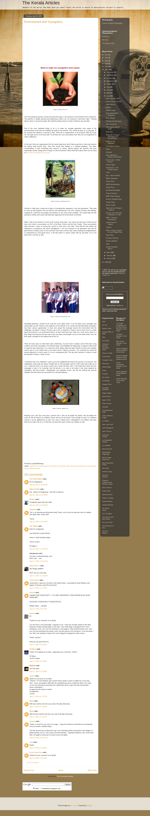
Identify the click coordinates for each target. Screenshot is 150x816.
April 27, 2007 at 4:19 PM (38, 707)
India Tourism (106, 403)
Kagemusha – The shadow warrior (112, 168)
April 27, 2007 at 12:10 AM (39, 561)
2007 (106, 69)
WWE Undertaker (112, 178)
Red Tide (105, 40)
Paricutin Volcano (105, 476)
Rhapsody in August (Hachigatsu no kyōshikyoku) (113, 136)
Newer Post (29, 770)
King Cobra (109, 235)
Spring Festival (107, 494)
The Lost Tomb (107, 522)
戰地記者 (33, 665)
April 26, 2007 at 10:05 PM (39, 485)
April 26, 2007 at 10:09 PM (39, 495)
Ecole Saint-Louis (36, 752)
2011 (106, 58)
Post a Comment (33, 762)
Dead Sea (105, 363)
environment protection (78, 466)
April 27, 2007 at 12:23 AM (39, 576)
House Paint (106, 396)
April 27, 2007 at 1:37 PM (38, 696)
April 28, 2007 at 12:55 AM (39, 738)
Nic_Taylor (73, 805)
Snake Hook (110, 181)
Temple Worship (107, 505)
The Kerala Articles (41, 2)
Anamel (32, 613)
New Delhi (105, 468)
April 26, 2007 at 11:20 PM (38, 522)
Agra (103, 321)
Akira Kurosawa (111, 124)
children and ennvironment (38, 466)
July (108, 87)
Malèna (108, 107)
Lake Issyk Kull (107, 424)
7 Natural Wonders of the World (121, 336)
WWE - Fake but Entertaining (111, 218)
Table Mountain (107, 501)
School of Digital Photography (112, 23)
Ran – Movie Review (113, 175)
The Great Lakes (105, 509)
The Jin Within (107, 514)
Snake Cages (110, 165)
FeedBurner (119, 305)
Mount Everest (107, 449)
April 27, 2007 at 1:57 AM (38, 588)
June (108, 90)
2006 (106, 262)
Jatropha (109, 152)
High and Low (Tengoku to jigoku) (114, 209)
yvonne (32, 676)
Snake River (110, 187)
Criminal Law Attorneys (114, 121)
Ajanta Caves (106, 328)
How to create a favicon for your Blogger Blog (114, 231)
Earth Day (109, 132)
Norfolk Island (110, 110)
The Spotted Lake (108, 43)
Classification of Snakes (111, 223)
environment (52, 466)
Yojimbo (108, 227)
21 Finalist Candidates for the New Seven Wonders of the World (121, 327)
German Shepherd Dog (113, 199)
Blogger (89, 805)
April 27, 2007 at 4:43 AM (38, 644)
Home (60, 770)
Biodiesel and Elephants (110, 142)
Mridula (32, 499)
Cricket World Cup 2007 (114, 101)
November (110, 75)
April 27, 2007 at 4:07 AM (38, 609)
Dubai (108, 149)
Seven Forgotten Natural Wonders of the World (122, 350)
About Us (122, 273)
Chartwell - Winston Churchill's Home (105, 347)
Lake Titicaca (110, 104)
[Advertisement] (60, 41)
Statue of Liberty (107, 498)
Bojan (32, 701)
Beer (103, 337)
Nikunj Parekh (35, 489)
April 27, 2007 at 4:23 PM (38, 717)
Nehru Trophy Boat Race (106, 458)
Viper (107, 244)
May (108, 93)
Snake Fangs (110, 202)
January (109, 258)
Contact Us (106, 275)
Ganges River (106, 384)
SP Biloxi (33, 649)
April (108, 96)
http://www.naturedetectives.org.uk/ (38, 153)
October (109, 78)
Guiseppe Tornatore (105, 389)
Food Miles (106, 381)
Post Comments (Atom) (65, 776)
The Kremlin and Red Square (107, 518)
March (109, 252)
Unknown (33, 509)
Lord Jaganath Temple (107, 441)
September (110, 81)
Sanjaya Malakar (111, 241)
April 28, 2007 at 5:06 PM (38, 758)
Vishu (108, 172)
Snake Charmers (111, 193)
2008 (106, 66)
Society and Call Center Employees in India (114, 214)
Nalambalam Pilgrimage (106, 453)
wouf (31, 742)
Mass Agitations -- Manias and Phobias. (114, 156)
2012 (106, 55)
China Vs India (107, 353)
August (109, 84)
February (110, 255)
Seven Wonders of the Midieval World (121, 373)
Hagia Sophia (106, 393)
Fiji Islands (106, 377)
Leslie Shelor (34, 580)
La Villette (105, 421)
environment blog (63, 466)
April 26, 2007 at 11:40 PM (38, 549)
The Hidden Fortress (113, 146)
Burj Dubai (105, 341)
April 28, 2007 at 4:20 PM (38, 748)
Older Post (92, 770)
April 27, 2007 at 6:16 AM (38, 661)
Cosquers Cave (107, 360)
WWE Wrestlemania (113, 184)
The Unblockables (36, 479)
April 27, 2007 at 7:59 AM (38, 671)
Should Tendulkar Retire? (112, 248)
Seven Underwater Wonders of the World (121, 365)
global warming (35, 468)
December (110, 72)
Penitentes (105, 36)
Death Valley (106, 367)
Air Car (104, 325)
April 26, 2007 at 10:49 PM (39, 505)
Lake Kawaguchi (107, 428)
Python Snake (111, 205)
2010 (106, 61)
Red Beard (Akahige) (113, 190)
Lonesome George (105, 436)
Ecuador (105, 374)
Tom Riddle (34, 526)
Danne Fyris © (35, 566)
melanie (32, 721)
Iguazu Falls (106, 400)
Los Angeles (106, 445)
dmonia (32, 592)
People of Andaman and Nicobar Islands (107, 482)
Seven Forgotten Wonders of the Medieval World (122, 357)
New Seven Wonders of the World (121, 343)
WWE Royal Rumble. (113, 196)
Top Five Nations (105, 532)
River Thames (110, 118)
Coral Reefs (106, 356)
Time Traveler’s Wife (113, 98)
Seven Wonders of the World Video (121, 380)
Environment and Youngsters (111, 114)
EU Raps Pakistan (112, 238)
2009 (106, 64)
